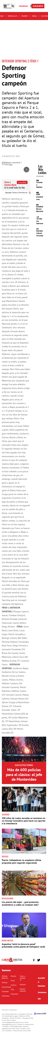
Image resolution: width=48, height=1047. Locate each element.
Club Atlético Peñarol (24, 765)
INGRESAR (23, 6)
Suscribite (22, 182)
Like (12, 989)
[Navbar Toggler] (7, 6)
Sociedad (5, 814)
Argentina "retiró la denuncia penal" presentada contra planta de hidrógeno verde (23, 945)
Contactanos (42, 992)
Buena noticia (7, 940)
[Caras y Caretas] (12, 962)
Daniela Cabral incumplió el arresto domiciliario (41, 237)
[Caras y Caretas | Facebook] (33, 960)
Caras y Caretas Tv (22, 978)
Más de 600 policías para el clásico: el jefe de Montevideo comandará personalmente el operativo (24, 781)
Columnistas (6, 987)
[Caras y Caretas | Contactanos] (43, 959)
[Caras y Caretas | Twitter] (38, 960)
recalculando (7, 898)
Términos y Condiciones (9, 1010)
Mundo (24, 16)
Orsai (34, 16)
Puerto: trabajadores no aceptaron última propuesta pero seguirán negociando (21, 861)
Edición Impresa (23, 990)
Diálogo (5, 856)
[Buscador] (12, 6)
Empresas (14, 994)
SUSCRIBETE (38, 6)
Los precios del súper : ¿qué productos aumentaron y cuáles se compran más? (20, 903)
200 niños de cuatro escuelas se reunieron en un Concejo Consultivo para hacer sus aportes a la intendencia (23, 821)
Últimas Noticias (5, 977)
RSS (39, 998)
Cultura (13, 985)
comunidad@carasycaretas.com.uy (13, 1022)
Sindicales (12, 16)
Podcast (23, 984)
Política (4, 982)
